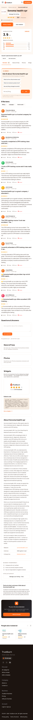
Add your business (7, 698)
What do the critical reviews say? (12, 79)
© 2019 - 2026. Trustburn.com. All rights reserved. (15, 713)
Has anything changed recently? (12, 86)
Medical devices (12, 7)
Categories (4, 7)
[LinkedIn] (10, 662)
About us (4, 683)
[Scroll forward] (30, 625)
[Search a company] (21, 2)
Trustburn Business (7, 693)
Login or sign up (6, 707)
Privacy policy (5, 717)
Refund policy (23, 717)
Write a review (6, 672)
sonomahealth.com (22, 547)
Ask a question (7, 334)
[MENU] (2, 2)
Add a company (6, 675)
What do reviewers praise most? (12, 83)
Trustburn (7, 651)
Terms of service (14, 717)
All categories (5, 670)
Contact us (4, 685)
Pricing (4, 696)
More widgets (7, 411)
